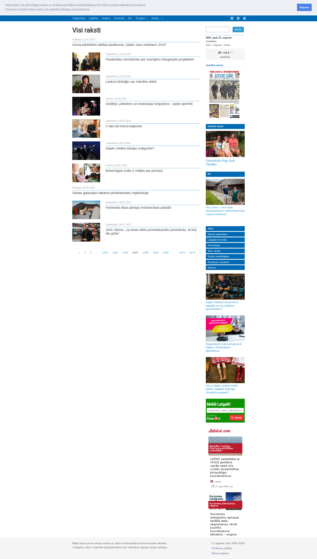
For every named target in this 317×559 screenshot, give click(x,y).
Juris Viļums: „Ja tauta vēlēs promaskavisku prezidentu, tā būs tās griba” (151, 231)
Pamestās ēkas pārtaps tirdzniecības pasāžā (138, 207)
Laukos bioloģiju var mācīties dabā (131, 81)
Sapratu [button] (304, 7)
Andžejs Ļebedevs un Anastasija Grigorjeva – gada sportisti (149, 104)
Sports (109, 98)
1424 (105, 252)
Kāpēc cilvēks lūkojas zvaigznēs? (130, 148)
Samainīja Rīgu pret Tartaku (220, 162)
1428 (145, 252)
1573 (192, 252)
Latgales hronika (217, 239)
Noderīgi (76, 39)
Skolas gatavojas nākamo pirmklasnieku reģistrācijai (110, 193)
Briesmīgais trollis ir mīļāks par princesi (134, 171)
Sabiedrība (78, 18)
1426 (125, 252)
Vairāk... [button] (156, 18)
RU (130, 18)
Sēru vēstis (214, 250)
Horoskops (214, 245)
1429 (155, 252)
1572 (182, 252)
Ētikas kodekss (220, 553)
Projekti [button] (140, 18)
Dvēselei (119, 18)
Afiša (210, 228)
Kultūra (106, 18)
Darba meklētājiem (218, 256)
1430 (166, 252)
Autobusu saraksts (218, 262)
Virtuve (212, 267)
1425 (115, 252)
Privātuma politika (222, 548)
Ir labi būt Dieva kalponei (124, 126)
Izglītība (93, 18)
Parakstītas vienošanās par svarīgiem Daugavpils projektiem (150, 59)
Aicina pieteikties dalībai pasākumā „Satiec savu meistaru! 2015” (119, 45)
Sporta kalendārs (217, 234)
